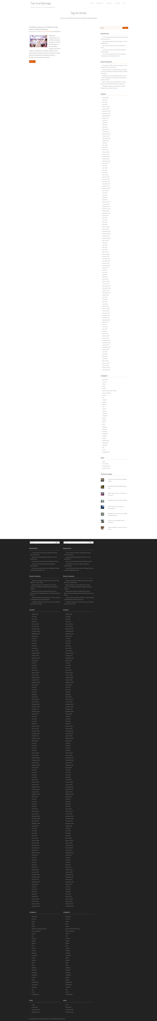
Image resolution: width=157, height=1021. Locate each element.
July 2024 (104, 143)
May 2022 (104, 197)
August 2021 (105, 215)
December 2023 (106, 156)
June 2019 (105, 272)
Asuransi (104, 381)
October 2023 (105, 158)
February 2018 (106, 308)
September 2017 (106, 320)
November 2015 (106, 370)
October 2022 (105, 186)
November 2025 (106, 113)
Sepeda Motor (105, 440)
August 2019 (105, 267)
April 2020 (104, 249)
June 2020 (105, 245)
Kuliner (104, 418)
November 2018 (106, 288)
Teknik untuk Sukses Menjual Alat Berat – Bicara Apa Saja (46, 597)
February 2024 (106, 152)
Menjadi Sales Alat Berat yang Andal (115, 84)
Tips (124, 3)
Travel (103, 449)
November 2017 (106, 315)
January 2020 (105, 256)
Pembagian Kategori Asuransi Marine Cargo (113, 86)
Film (103, 397)
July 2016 (104, 351)
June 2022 (105, 195)
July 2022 (104, 193)
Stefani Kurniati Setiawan (46, 31)
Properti (104, 436)
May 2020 (104, 247)
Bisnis (103, 386)
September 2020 (106, 238)
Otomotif (104, 429)
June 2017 (105, 326)
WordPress (47, 1018)
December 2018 (106, 286)
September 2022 (106, 188)
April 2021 (104, 224)
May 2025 (104, 124)
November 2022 (106, 183)
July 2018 (104, 297)
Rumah (104, 438)
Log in (103, 461)
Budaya (104, 388)
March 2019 (105, 279)
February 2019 (106, 281)
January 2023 (105, 179)
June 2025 (105, 122)
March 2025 (105, 129)
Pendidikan (105, 433)
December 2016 (106, 340)
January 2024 (105, 154)
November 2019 (106, 261)
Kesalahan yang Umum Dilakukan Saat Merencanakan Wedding (43, 28)
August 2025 (105, 118)
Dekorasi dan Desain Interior (109, 390)
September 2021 (106, 213)
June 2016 (105, 354)
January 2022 (105, 204)
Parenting (104, 431)
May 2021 (104, 222)
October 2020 (105, 236)
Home (91, 3)
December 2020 (106, 231)
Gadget (104, 402)
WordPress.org (106, 468)
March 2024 (105, 149)
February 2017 (106, 335)
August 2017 (105, 322)
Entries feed (105, 463)
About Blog (100, 3)
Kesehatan (105, 415)
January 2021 (105, 229)
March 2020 (105, 252)
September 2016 (106, 347)
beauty (104, 384)
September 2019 (106, 265)
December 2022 (106, 181)
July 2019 (104, 270)
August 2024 (105, 140)
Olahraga (104, 427)
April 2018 (104, 304)
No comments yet (56, 31)
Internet (104, 411)
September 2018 (106, 292)
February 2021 (106, 227)
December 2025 (106, 111)
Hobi (103, 406)
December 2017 (106, 313)
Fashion (104, 395)
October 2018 (105, 290)
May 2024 (104, 147)
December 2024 (106, 133)
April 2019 (104, 276)
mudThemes (62, 1018)
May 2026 (104, 102)
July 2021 (104, 218)
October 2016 (105, 345)
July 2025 (104, 120)
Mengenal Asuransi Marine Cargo (109, 88)
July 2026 (104, 99)
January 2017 (105, 338)
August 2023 (105, 163)
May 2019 (104, 274)
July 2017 (104, 324)
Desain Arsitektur (106, 393)
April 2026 (104, 104)
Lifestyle (117, 3)
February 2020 (106, 254)
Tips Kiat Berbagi (40, 3)
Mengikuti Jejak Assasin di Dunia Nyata (117, 500)
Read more (32, 61)
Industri (104, 408)
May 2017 (104, 329)
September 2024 (106, 138)
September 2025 (106, 115)
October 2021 (105, 211)
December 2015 (106, 367)
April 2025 (104, 127)
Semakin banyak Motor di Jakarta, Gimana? (112, 65)
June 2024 (105, 145)
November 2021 (106, 208)
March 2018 (105, 306)
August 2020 (105, 240)
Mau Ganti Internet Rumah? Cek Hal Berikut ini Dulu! (45, 561)
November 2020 (106, 233)
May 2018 (104, 301)
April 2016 (104, 358)
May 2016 (104, 356)
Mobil (103, 422)
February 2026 (106, 106)
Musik (103, 424)
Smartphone (105, 443)
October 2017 (105, 317)
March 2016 (105, 360)
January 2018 (105, 311)
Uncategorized (105, 452)
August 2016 (105, 349)
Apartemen (105, 379)
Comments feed (106, 466)
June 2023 (105, 168)
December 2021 (106, 206)
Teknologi (109, 3)
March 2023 (105, 174)
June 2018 (105, 299)
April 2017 (104, 331)
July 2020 (104, 242)
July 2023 (104, 165)
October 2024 (105, 136)
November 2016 (106, 342)
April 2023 (104, 172)
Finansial (104, 399)
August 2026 (105, 97)
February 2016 (106, 363)
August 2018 (105, 295)
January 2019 (105, 283)
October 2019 (105, 263)
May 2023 (104, 170)
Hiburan (104, 404)
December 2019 (106, 258)
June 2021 (105, 220)
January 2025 (105, 131)
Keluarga (104, 413)
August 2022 (105, 190)
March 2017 (105, 333)
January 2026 (105, 109)
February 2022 (106, 202)
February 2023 (106, 177)
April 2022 (104, 199)
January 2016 (105, 365)
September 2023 (106, 161)
